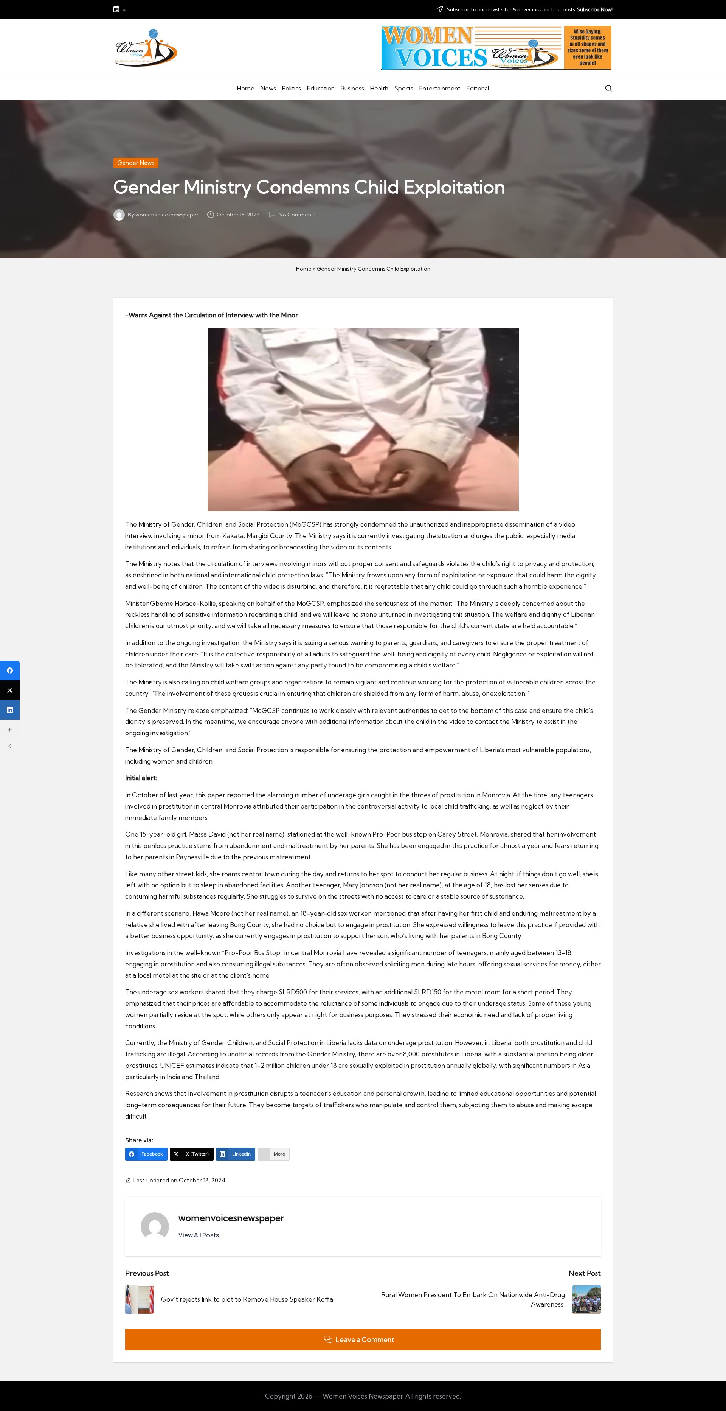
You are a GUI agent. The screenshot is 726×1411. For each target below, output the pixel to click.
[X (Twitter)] (10, 690)
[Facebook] (10, 670)
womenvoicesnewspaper (231, 1217)
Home (304, 268)
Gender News (136, 162)
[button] (198, 1235)
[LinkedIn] (10, 710)
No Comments (297, 214)
